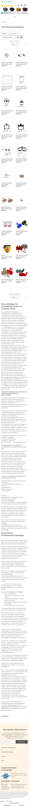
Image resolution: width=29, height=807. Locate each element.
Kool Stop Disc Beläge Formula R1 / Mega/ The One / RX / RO (7, 280)
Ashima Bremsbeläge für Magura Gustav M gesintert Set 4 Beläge (22, 63)
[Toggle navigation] (2, 1)
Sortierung (13, 34)
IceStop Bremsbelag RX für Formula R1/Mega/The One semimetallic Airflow (6, 232)
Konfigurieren (7, 805)
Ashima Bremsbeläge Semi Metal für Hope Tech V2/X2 (21, 135)
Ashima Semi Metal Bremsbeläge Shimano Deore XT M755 (6, 183)
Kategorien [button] (5, 716)
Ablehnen (21, 805)
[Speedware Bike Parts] (8, 2)
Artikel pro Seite (7, 37)
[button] (18, 5)
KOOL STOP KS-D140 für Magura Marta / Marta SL (21, 280)
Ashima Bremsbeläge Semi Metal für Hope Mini (7, 135)
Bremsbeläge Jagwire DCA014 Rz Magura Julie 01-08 (21, 207)
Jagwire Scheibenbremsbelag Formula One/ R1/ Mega (7, 256)
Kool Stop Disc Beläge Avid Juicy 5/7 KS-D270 (21, 256)
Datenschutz (9, 801)
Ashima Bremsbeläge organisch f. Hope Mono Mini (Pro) (7, 87)
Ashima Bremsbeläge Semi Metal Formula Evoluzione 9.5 (21, 87)
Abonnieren (21, 742)
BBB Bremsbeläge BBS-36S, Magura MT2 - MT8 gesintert (7, 207)
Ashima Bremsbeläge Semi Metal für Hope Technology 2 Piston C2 (7, 159)
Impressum (2, 801)
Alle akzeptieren (14, 803)
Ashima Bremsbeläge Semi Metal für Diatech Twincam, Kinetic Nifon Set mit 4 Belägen (7, 111)
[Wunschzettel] (21, 5)
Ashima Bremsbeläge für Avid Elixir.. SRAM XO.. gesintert (7, 63)
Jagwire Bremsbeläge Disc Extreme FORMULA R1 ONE (21, 232)
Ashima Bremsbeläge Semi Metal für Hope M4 (21, 111)
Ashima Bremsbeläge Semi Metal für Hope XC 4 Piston (21, 159)
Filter (5, 34)
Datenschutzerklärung (8, 734)
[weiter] (26, 44)
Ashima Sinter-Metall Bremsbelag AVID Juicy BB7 (21, 183)
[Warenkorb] (25, 5)
